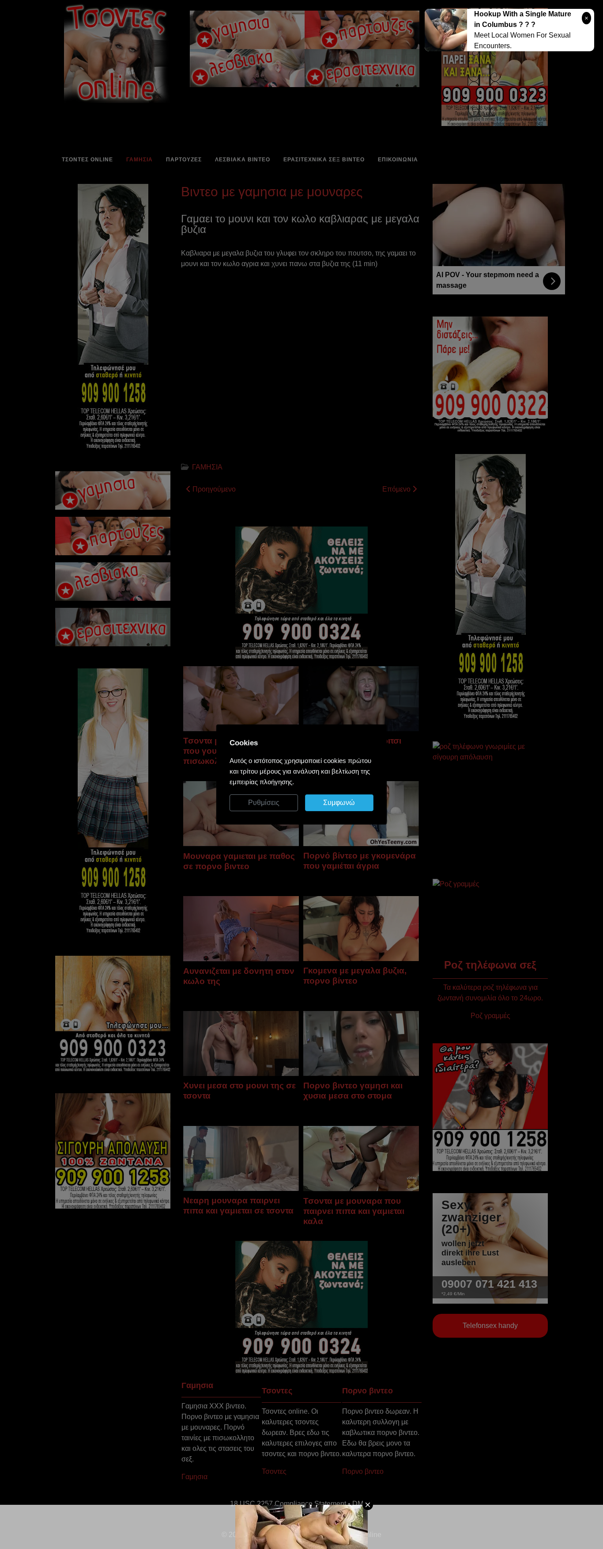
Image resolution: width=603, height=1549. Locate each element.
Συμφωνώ (339, 802)
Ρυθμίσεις (263, 802)
